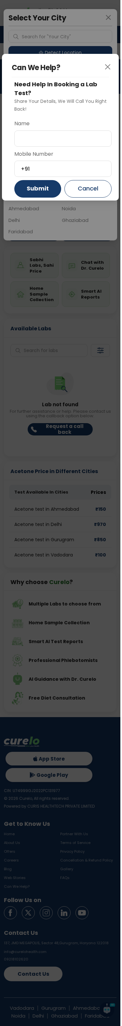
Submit (38, 188)
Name (22, 123)
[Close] (110, 70)
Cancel (88, 188)
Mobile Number (33, 154)
